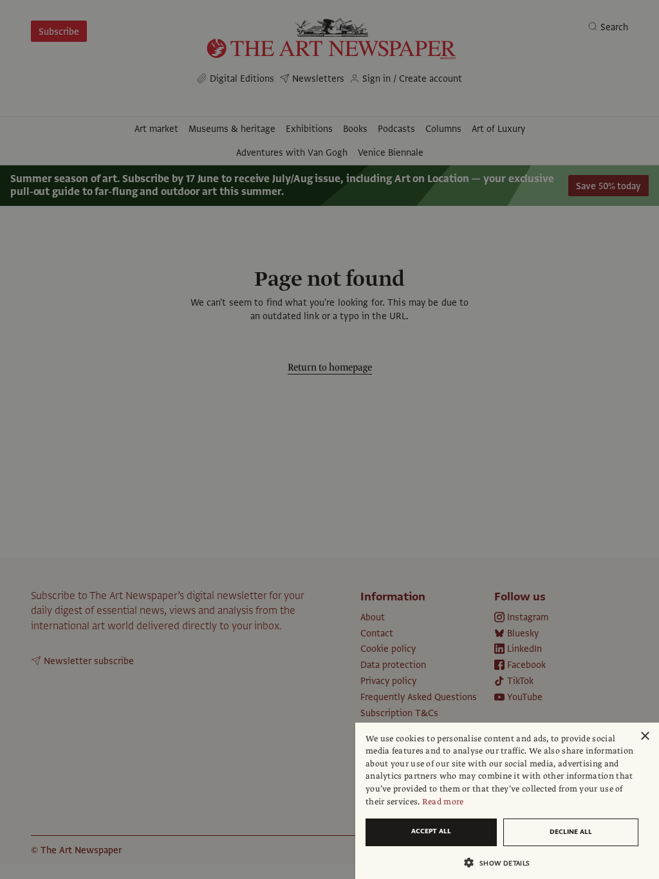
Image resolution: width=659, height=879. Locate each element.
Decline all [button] (571, 832)
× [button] (644, 736)
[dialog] (507, 801)
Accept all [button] (431, 831)
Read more (443, 802)
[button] (502, 863)
